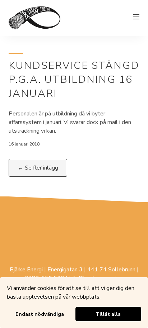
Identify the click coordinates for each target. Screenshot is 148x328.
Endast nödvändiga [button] (39, 314)
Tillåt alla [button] (108, 314)
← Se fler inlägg (38, 168)
